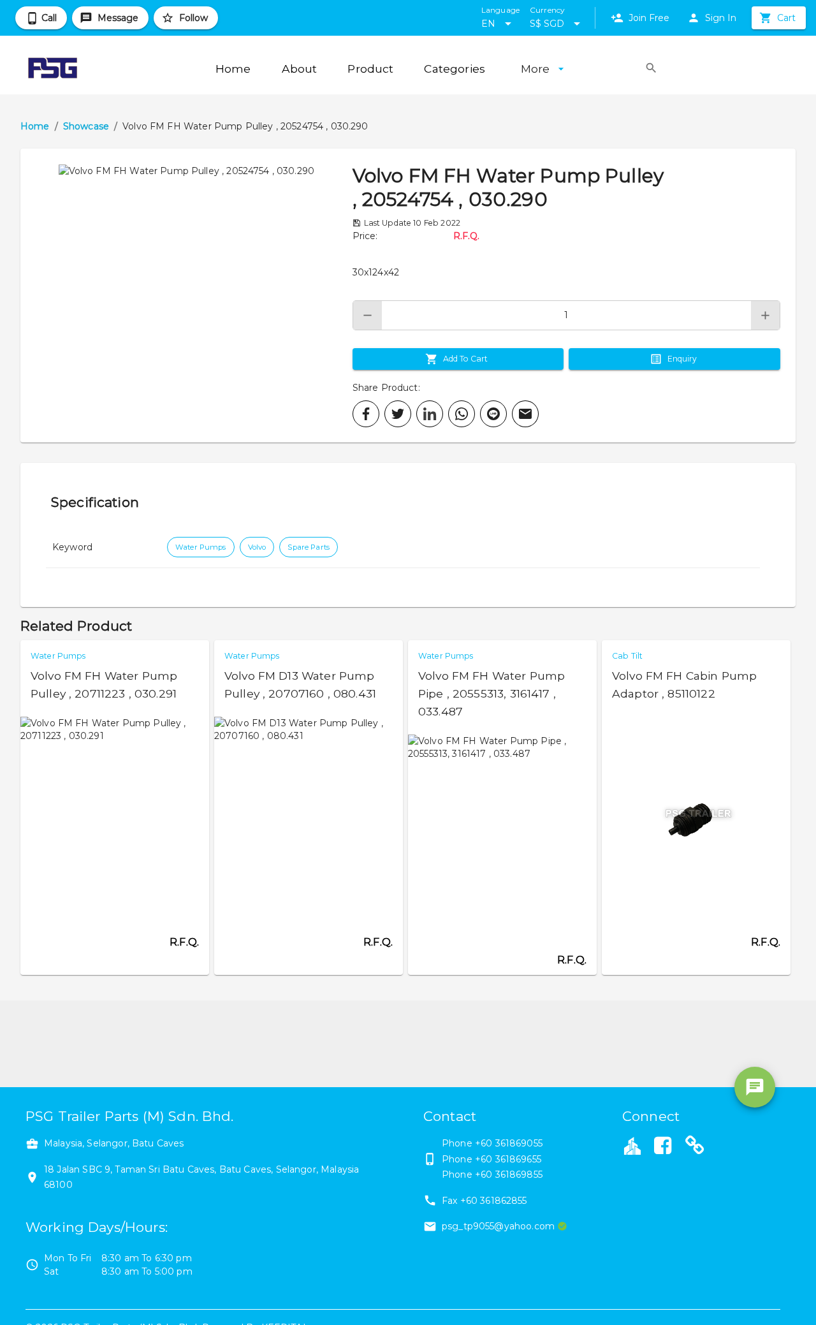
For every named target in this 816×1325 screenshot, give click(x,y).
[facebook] (366, 413)
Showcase (86, 126)
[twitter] (397, 413)
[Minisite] (695, 1147)
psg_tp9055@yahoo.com (498, 1226)
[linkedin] (429, 413)
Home (35, 126)
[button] (186, 295)
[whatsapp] (461, 413)
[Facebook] (662, 1147)
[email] (525, 413)
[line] (493, 413)
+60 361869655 (508, 1159)
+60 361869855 (509, 1174)
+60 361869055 (509, 1143)
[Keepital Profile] (632, 1145)
